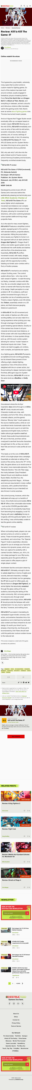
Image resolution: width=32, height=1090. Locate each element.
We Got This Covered (19, 1041)
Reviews (8, 27)
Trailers (3, 672)
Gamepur (24, 1036)
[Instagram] (2, 662)
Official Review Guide (13, 722)
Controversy (10, 670)
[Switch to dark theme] (27, 6)
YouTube (8, 672)
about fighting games (19, 111)
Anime (12, 669)
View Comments (16, 736)
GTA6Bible (15, 1051)
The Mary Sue (21, 1046)
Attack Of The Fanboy (10, 1038)
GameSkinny (21, 1043)
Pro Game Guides (8, 1036)
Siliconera (8, 1041)
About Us (16, 1013)
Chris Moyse (7, 47)
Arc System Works (19, 669)
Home (2, 27)
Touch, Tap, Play (7, 1048)
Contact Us (16, 1020)
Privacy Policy (20, 917)
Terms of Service (12, 917)
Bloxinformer (24, 1048)
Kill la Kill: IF (16, 670)
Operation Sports (11, 1046)
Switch (28, 670)
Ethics (16, 1017)
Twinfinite (18, 1036)
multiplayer (23, 670)
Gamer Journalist (11, 1043)
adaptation (7, 669)
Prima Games (22, 1038)
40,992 (18, 983)
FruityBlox (16, 1048)
